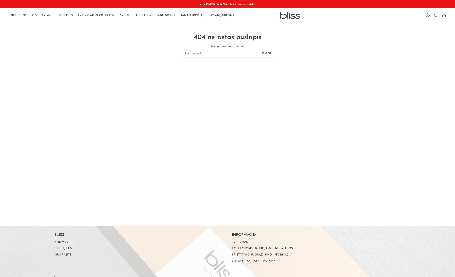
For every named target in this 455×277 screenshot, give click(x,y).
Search (266, 53)
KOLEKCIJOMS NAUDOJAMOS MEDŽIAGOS (262, 248)
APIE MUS (61, 242)
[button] (17, 15)
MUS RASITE (62, 254)
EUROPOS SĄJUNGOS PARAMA (253, 261)
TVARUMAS (240, 242)
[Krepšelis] (444, 15)
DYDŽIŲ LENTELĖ (66, 248)
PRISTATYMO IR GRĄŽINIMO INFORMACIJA (262, 254)
